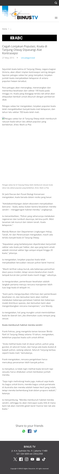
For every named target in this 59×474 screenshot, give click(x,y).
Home (4, 29)
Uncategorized (28, 57)
